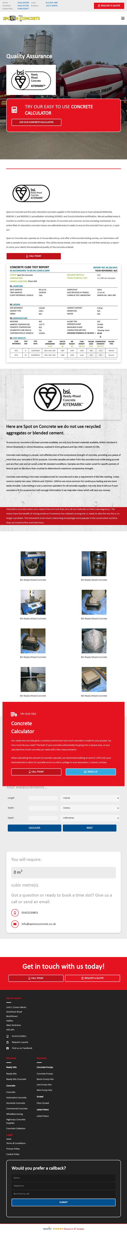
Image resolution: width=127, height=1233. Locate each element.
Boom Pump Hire (45, 1079)
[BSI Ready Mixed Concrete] (33, 566)
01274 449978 (52, 6)
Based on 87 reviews (74, 1229)
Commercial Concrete (16, 1108)
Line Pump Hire (44, 1085)
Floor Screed (43, 1103)
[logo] (21, 18)
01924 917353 (23, 6)
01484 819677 (23, 9)
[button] (123, 18)
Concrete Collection (15, 1128)
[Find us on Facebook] (9, 1048)
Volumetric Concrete (16, 1098)
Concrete (10, 1092)
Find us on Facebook (22, 1048)
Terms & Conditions (16, 1143)
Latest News (43, 1116)
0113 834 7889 (52, 3)
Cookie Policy (12, 1154)
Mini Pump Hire (44, 1090)
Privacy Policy (13, 1149)
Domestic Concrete (15, 1103)
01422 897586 (23, 3)
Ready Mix (11, 1074)
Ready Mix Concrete (16, 1079)
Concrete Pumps (45, 1074)
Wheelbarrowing (14, 1114)
